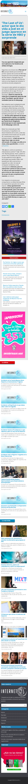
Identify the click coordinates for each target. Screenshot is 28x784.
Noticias (3, 712)
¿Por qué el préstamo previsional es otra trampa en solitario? (13, 590)
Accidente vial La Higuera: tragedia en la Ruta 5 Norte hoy (14, 455)
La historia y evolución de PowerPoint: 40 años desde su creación (14, 639)
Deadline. (6, 146)
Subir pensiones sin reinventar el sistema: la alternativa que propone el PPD (13, 540)
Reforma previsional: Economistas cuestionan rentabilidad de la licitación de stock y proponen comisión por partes (14, 667)
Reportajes (3, 715)
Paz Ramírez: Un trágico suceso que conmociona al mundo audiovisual (13, 263)
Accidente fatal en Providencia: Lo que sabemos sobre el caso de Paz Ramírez (13, 430)
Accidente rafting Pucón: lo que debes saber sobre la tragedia (13, 405)
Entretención (5, 215)
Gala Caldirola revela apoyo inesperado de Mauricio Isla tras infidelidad (12, 298)
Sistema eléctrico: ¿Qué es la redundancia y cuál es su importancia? (13, 565)
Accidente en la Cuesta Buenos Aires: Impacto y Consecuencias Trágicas (12, 381)
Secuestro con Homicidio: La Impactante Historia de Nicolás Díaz (13, 506)
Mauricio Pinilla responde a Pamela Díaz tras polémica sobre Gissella (13, 286)
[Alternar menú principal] (25, 11)
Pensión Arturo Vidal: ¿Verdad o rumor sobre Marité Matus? (12, 274)
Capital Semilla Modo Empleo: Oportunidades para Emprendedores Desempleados (12, 481)
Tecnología (3, 720)
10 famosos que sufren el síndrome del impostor (13, 615)
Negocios (3, 723)
